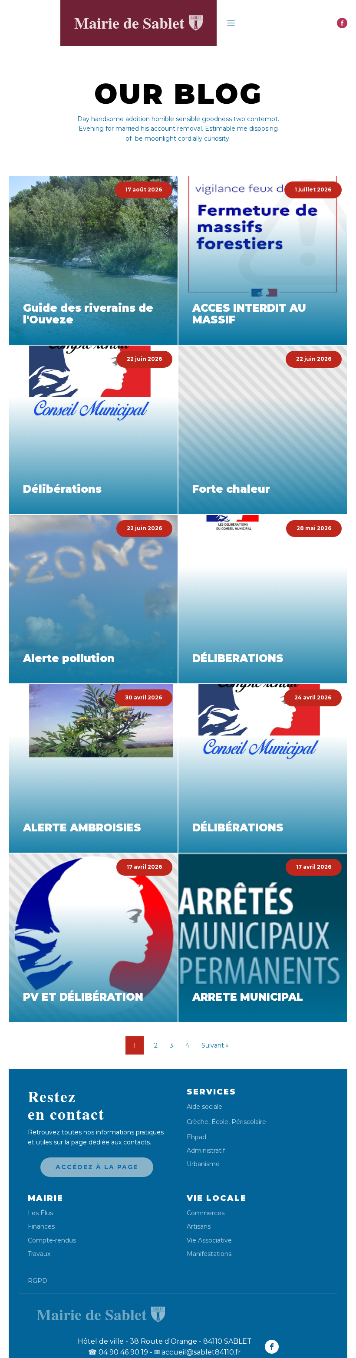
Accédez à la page (97, 1167)
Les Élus (40, 1213)
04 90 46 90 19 (118, 1352)
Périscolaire (248, 1122)
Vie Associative (209, 1240)
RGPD (37, 1280)
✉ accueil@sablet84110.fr (197, 1352)
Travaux (39, 1254)
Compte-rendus (52, 1240)
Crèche (197, 1122)
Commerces (205, 1213)
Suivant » (215, 1045)
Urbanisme (203, 1164)
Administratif (206, 1150)
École (219, 1122)
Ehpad (196, 1137)
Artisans (199, 1226)
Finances (41, 1226)
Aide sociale (204, 1107)
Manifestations (209, 1254)
